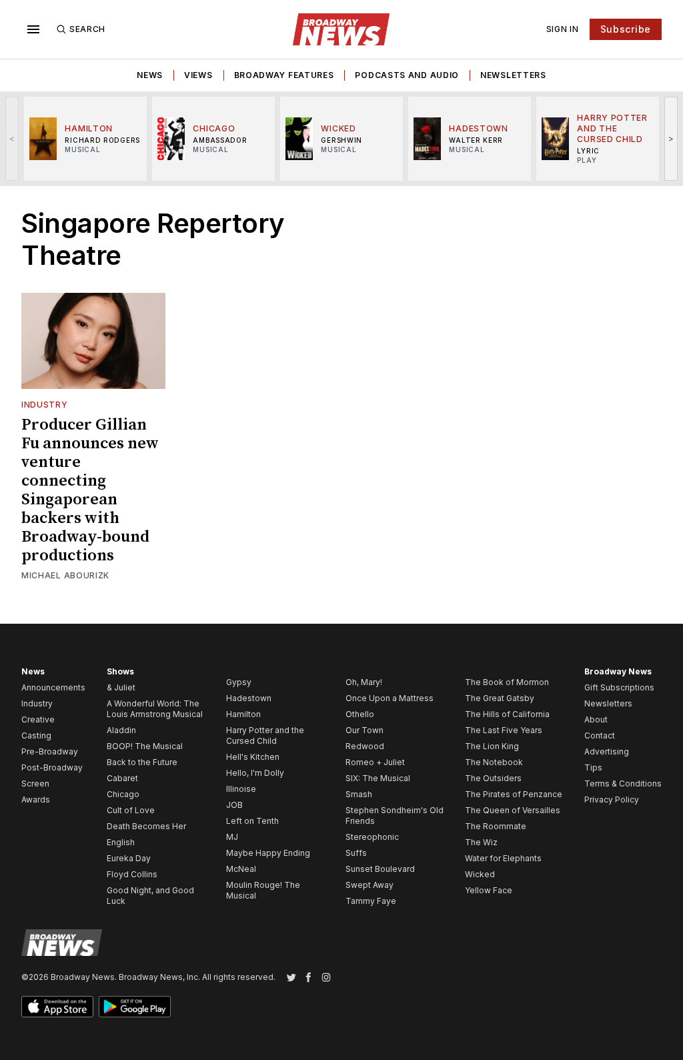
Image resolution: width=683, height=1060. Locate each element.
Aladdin (121, 730)
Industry (44, 405)
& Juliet (121, 687)
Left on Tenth (252, 821)
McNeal (241, 869)
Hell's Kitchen (252, 757)
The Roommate (495, 826)
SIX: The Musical (378, 778)
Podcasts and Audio (407, 75)
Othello (360, 714)
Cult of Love (131, 810)
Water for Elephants (503, 858)
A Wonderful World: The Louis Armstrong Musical (155, 708)
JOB (234, 805)
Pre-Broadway (49, 751)
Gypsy (238, 682)
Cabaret (122, 778)
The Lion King (492, 746)
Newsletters (513, 75)
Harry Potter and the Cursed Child (265, 735)
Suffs (356, 853)
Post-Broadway (52, 767)
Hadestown (248, 698)
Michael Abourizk (65, 575)
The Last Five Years (503, 730)
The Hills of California (507, 714)
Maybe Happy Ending (268, 853)
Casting (36, 735)
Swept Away (370, 885)
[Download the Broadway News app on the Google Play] (135, 1006)
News (150, 75)
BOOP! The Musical (145, 746)
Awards (35, 799)
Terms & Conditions (623, 783)
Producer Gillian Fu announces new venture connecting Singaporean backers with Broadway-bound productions (90, 490)
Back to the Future (142, 762)
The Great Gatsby (499, 698)
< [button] (12, 138)
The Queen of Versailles (512, 810)
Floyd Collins (132, 874)
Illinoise (241, 789)
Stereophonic (372, 837)
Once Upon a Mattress (390, 698)
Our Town (365, 730)
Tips (593, 767)
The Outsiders (493, 778)
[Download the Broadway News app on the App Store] (57, 1006)
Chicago (123, 794)
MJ (232, 837)
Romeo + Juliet (375, 762)
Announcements (53, 687)
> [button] (671, 138)
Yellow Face (488, 890)
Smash (359, 794)
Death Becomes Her (146, 826)
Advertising (606, 751)
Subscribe (625, 29)
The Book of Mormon (507, 682)
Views (198, 75)
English (121, 842)
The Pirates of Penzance (513, 794)
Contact (599, 735)
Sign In (562, 29)
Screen (35, 783)
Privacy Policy (611, 799)
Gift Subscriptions (619, 687)
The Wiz (481, 842)
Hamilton (243, 714)
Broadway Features (284, 75)
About (596, 719)
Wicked (480, 874)
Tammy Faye (371, 901)
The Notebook (494, 762)
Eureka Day (129, 858)
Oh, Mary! (364, 682)
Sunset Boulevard (380, 869)
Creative (38, 719)
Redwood (365, 746)
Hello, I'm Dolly (255, 773)
